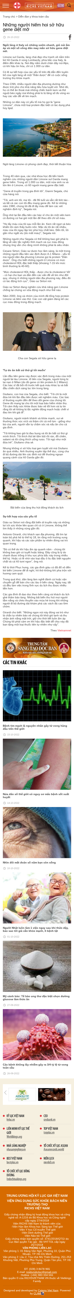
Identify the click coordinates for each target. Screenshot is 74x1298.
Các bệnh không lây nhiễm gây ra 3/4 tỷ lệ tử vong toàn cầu (35, 1066)
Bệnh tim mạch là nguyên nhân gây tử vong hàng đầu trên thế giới (35, 727)
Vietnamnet (64, 630)
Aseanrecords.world (54, 1149)
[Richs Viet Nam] (61, 5)
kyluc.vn (11, 1120)
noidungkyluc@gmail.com (41, 1271)
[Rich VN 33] (37, 647)
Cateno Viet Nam (48, 1290)
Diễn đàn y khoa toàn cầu (33, 16)
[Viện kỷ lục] (39, 5)
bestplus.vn (12, 1162)
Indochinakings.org (16, 1179)
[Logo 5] (22, 1094)
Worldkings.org (14, 1137)
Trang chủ (9, 16)
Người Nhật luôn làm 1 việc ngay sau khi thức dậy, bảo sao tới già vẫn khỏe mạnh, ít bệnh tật (35, 929)
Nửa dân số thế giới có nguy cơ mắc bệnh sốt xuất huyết (36, 796)
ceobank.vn (49, 1120)
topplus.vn (49, 1132)
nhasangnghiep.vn (16, 1149)
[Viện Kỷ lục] (17, 5)
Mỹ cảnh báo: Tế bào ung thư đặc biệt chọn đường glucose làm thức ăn (36, 998)
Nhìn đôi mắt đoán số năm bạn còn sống (29, 862)
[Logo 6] (51, 1094)
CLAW (37, 1293)
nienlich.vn (49, 1162)
